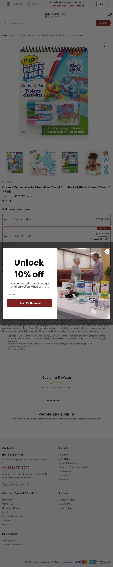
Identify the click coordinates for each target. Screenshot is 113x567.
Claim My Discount (30, 303)
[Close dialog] (106, 251)
